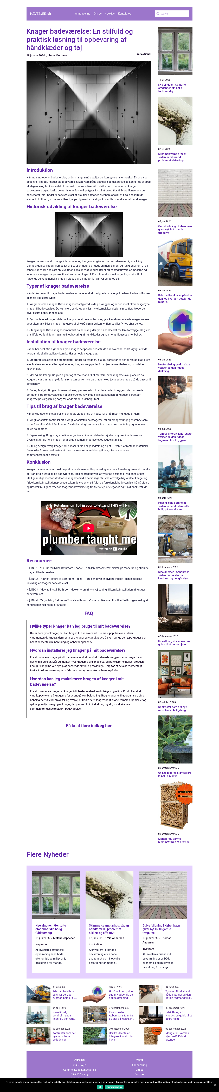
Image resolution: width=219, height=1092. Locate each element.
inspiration (41, 944)
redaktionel (144, 54)
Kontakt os (124, 13)
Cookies (110, 13)
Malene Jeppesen (64, 938)
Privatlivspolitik (114, 1087)
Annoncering (82, 13)
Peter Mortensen (58, 55)
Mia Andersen (115, 938)
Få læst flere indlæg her (89, 725)
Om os (98, 13)
